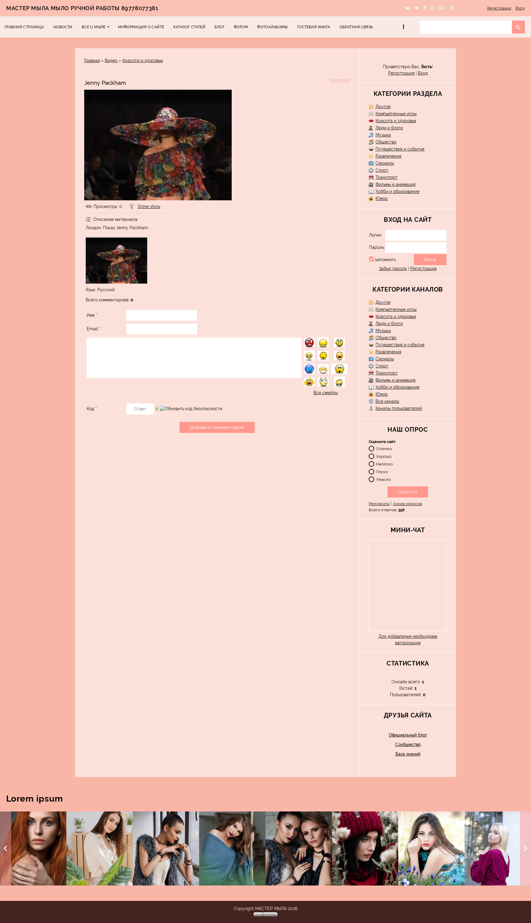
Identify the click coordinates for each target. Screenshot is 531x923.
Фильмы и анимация (395, 184)
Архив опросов (407, 503)
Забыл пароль (393, 268)
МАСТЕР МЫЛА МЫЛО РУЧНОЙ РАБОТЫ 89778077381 (82, 8)
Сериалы (385, 163)
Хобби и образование (397, 191)
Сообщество (408, 744)
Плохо (382, 471)
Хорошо (383, 456)
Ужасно (383, 479)
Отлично (384, 448)
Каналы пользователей (399, 408)
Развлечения (388, 156)
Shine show (149, 206)
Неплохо (384, 464)
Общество (386, 141)
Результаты (379, 503)
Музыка (383, 134)
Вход (520, 8)
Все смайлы (325, 392)
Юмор (382, 198)
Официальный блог (408, 735)
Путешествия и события (400, 149)
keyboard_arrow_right (525, 848)
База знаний (407, 754)
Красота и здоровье (142, 60)
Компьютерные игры (396, 113)
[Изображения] (116, 261)
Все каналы (387, 401)
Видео (111, 60)
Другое (383, 106)
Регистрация (499, 8)
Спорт (382, 170)
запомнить (385, 259)
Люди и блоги (389, 127)
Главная (92, 60)
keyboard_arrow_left (5, 848)
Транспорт (387, 177)
